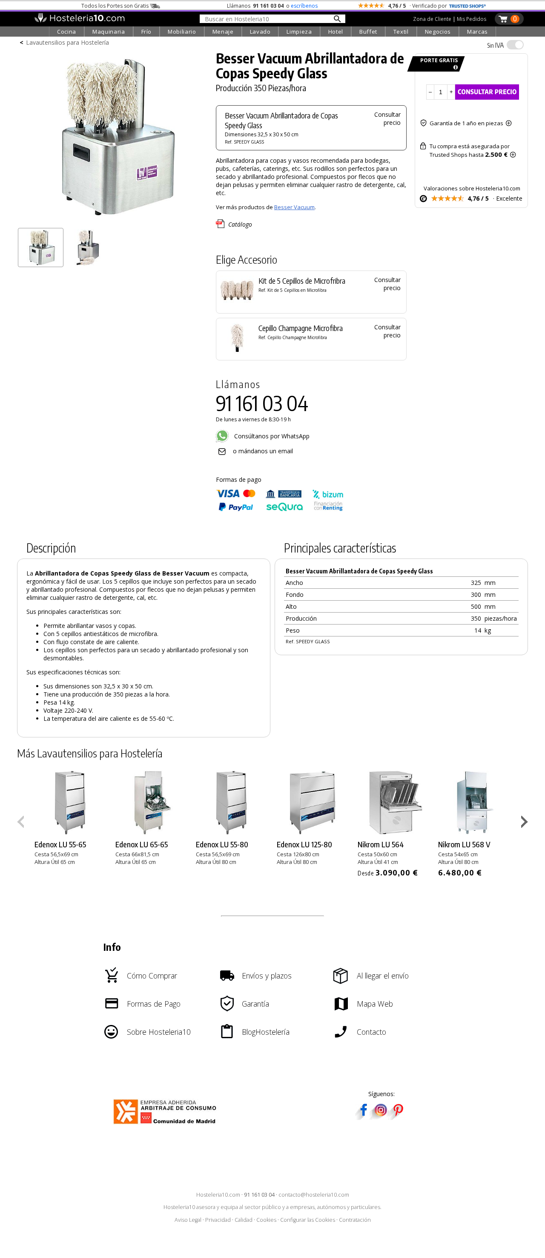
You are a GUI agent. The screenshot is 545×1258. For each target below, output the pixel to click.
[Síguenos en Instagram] (380, 1117)
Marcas (477, 31)
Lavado (260, 31)
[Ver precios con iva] (515, 44)
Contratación (355, 1219)
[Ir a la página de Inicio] (79, 20)
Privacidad (218, 1219)
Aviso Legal (188, 1219)
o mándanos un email (263, 451)
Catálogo (240, 224)
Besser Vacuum (294, 207)
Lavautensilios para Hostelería (67, 42)
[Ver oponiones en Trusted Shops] (467, 5)
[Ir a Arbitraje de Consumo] (167, 1125)
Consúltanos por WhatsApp (271, 436)
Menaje (223, 31)
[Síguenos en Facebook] (363, 1117)
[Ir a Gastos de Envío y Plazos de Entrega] (454, 67)
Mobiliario (182, 31)
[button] (525, 823)
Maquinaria (108, 31)
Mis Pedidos (471, 19)
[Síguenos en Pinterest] (397, 1117)
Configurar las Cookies (307, 1219)
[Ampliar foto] (112, 220)
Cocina (66, 31)
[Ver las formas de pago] (280, 509)
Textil (401, 31)
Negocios (438, 31)
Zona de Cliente (432, 19)
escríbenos (304, 5)
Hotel (335, 31)
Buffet (368, 31)
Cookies (266, 1219)
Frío (146, 31)
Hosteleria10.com (218, 1194)
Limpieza (299, 31)
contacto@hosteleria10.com (313, 1194)
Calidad (243, 1219)
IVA (495, 45)
